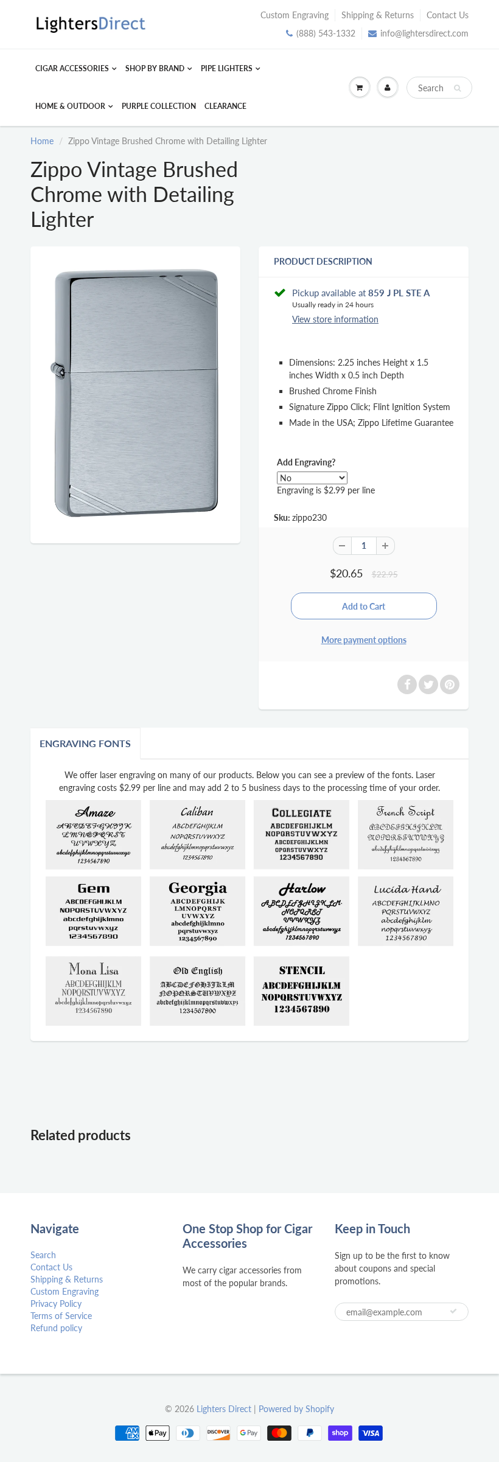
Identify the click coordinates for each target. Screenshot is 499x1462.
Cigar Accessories (72, 68)
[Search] (457, 88)
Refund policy (56, 1328)
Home (42, 141)
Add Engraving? (306, 462)
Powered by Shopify (296, 1409)
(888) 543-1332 (325, 33)
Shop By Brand (154, 68)
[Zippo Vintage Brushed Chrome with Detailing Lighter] (135, 393)
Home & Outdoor (70, 106)
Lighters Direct (224, 1409)
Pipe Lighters (227, 68)
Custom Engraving (294, 15)
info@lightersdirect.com (424, 33)
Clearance (225, 106)
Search (43, 1255)
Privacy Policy (56, 1303)
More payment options (364, 640)
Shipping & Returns (377, 15)
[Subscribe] (453, 1311)
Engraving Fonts (85, 743)
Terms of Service (61, 1316)
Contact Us (448, 15)
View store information (335, 319)
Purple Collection (159, 106)
